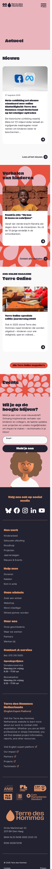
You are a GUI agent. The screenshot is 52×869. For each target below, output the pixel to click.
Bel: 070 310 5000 (13, 655)
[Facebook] (17, 510)
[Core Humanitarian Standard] (36, 797)
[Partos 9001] (8, 797)
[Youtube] (42, 510)
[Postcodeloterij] (23, 788)
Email (8, 438)
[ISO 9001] (19, 797)
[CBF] (40, 788)
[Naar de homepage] (25, 815)
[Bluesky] (8, 510)
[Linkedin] (33, 510)
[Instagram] (25, 510)
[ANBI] (8, 788)
